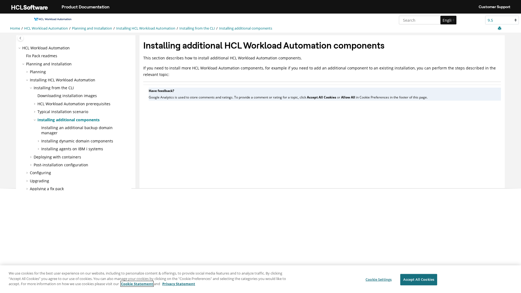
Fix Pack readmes (41, 55)
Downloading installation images (67, 95)
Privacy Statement (178, 283)
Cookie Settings (379, 279)
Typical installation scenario (62, 111)
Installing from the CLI (197, 28)
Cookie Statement (137, 283)
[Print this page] (500, 28)
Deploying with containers (57, 157)
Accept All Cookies (418, 279)
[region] (260, 279)
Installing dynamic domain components (77, 141)
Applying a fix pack (47, 188)
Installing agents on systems (72, 148)
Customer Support (494, 6)
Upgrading (39, 180)
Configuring (40, 172)
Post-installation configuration (61, 164)
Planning (38, 71)
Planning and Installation (92, 28)
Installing (145, 28)
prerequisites (73, 103)
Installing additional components (245, 28)
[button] (20, 48)
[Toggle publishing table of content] (20, 38)
